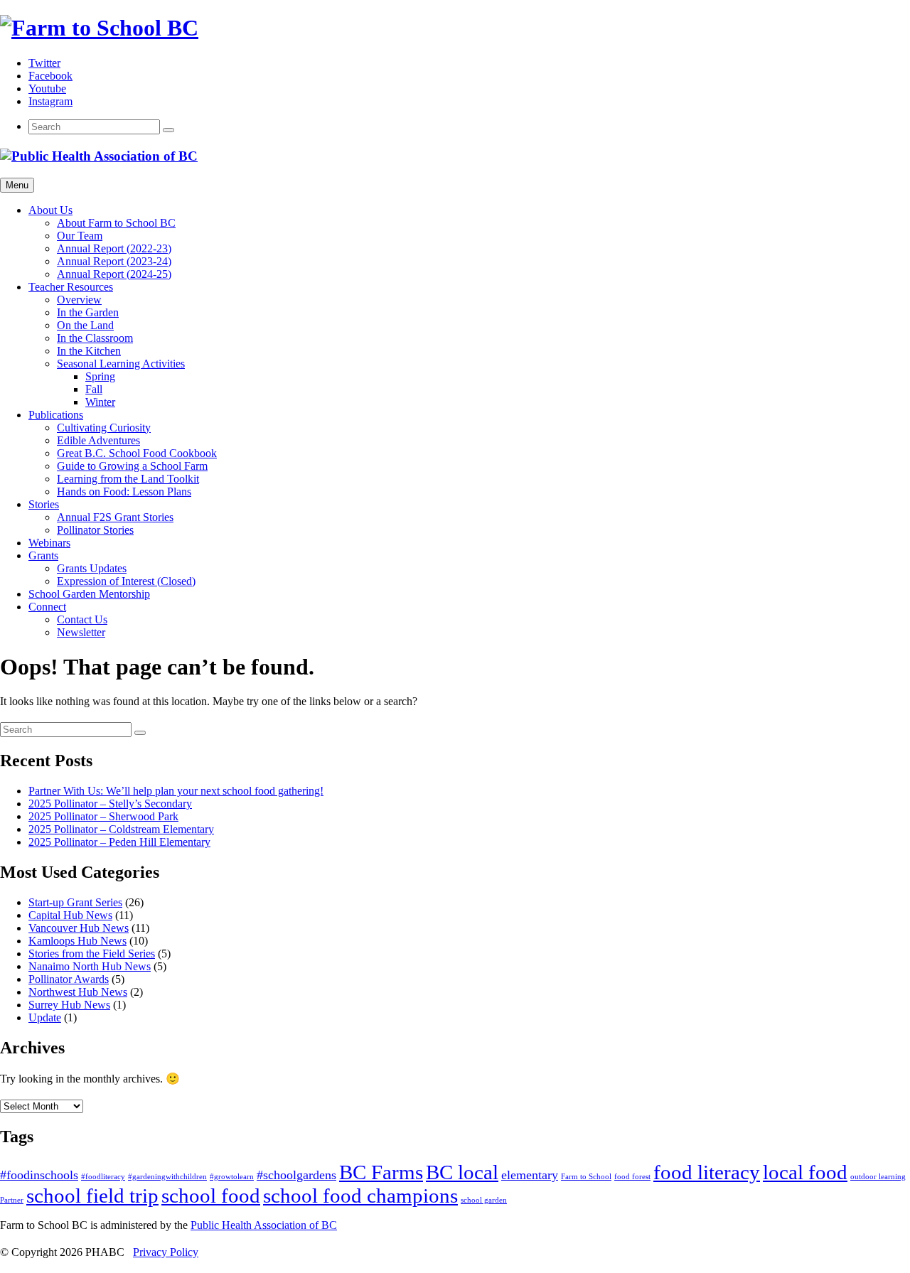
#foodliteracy (103, 1177)
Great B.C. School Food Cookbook (137, 453)
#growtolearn (232, 1177)
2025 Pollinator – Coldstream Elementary (121, 829)
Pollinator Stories (95, 530)
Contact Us (82, 619)
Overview (79, 300)
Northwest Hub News (77, 992)
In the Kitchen (89, 351)
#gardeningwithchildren (167, 1177)
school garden (484, 1200)
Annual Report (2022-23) (114, 248)
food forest (632, 1177)
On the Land (85, 325)
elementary (529, 1175)
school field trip (92, 1195)
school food (210, 1195)
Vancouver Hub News (78, 928)
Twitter (44, 63)
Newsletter (81, 632)
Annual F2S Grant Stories (115, 517)
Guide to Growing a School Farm (132, 466)
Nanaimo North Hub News (89, 966)
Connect (47, 607)
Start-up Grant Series (75, 902)
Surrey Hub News (69, 1005)
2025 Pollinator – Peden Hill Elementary (119, 842)
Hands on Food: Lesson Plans (124, 491)
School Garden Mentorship (89, 594)
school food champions (360, 1195)
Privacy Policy (165, 1252)
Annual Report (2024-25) (114, 274)
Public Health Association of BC (264, 1225)
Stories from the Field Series (91, 953)
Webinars (49, 543)
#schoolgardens (296, 1175)
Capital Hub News (70, 915)
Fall (93, 389)
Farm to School (586, 1177)
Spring (100, 376)
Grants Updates (92, 568)
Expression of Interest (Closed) (126, 581)
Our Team (79, 236)
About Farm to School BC (116, 223)
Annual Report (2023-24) (114, 261)
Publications (55, 415)
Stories (43, 504)
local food (805, 1172)
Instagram (50, 101)
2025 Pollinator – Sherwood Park (103, 816)
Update (44, 1017)
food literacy (706, 1172)
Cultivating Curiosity (104, 427)
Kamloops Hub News (77, 941)
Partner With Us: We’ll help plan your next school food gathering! (175, 791)
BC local (462, 1172)
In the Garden (88, 312)
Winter (100, 402)
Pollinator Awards (68, 979)
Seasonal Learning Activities (121, 364)
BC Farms (381, 1172)
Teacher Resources (70, 287)
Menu (17, 185)
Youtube (47, 88)
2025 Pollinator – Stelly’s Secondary (110, 803)
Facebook (50, 76)
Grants (43, 555)
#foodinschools (39, 1175)
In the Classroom (95, 338)
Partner (11, 1200)
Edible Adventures (98, 440)
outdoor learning (878, 1177)
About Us (50, 210)
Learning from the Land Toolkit (128, 479)
